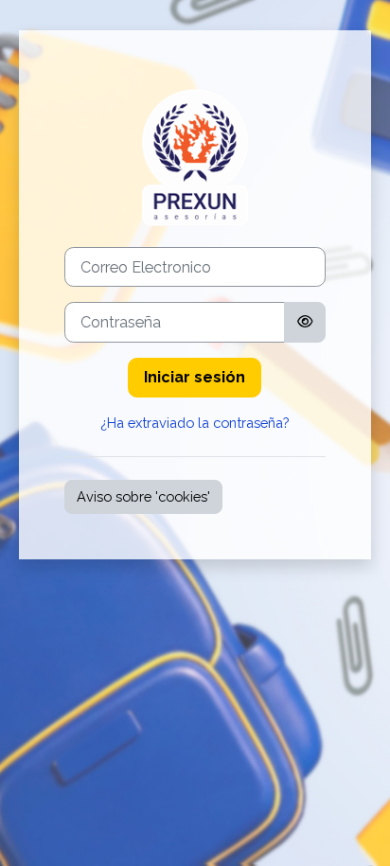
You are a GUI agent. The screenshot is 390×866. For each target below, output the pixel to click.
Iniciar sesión (194, 377)
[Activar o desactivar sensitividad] (305, 322)
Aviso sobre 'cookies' (143, 496)
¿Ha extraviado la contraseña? (194, 423)
